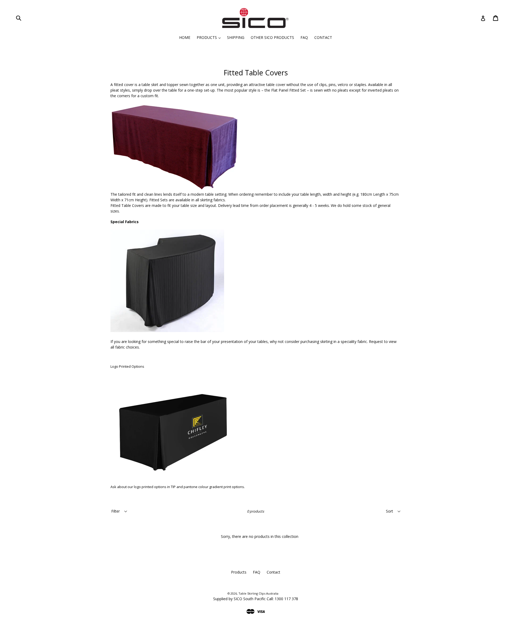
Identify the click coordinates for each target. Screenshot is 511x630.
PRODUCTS (210, 37)
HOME (184, 37)
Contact (273, 572)
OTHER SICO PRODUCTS (272, 37)
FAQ (304, 37)
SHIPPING (235, 37)
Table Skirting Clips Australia (258, 593)
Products (238, 572)
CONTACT (323, 37)
